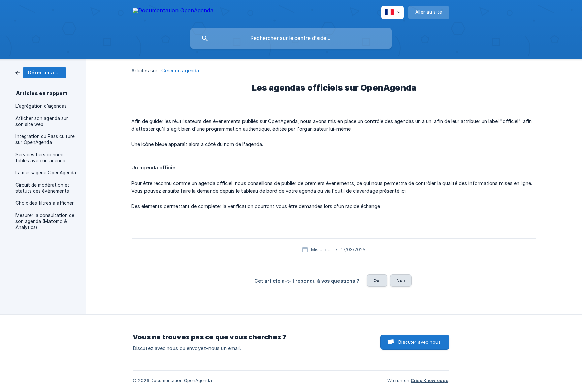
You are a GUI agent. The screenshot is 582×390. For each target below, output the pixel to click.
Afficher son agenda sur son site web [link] (41, 121)
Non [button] (400, 280)
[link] (40, 72)
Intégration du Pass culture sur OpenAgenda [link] (45, 139)
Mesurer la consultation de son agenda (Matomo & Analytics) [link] (44, 221)
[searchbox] (291, 38)
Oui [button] (377, 280)
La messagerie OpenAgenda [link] (45, 172)
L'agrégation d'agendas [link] (41, 106)
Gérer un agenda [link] (180, 70)
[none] (173, 11)
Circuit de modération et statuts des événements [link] (42, 188)
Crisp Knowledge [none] (429, 380)
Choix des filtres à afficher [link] (44, 203)
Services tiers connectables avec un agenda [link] (40, 157)
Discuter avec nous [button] (419, 342)
